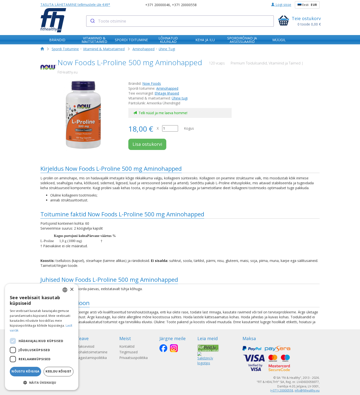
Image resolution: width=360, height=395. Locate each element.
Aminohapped (143, 49)
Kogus (189, 128)
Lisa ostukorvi (147, 144)
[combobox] (180, 21)
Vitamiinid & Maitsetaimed (104, 49)
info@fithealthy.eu (307, 390)
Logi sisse (283, 4)
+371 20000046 (157, 4)
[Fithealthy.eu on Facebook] (163, 348)
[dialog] (41, 337)
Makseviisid (85, 346)
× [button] (71, 289)
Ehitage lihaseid (167, 93)
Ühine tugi (180, 98)
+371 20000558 (184, 4)
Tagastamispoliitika (91, 357)
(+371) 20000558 (281, 390)
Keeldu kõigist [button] (59, 371)
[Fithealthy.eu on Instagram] (174, 348)
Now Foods (151, 83)
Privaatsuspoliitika (133, 357)
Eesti (309, 5)
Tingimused (128, 352)
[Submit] (92, 21)
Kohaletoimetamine (92, 352)
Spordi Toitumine (65, 49)
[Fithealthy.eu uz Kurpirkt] (208, 347)
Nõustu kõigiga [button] (25, 371)
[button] (41, 382)
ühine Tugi (167, 49)
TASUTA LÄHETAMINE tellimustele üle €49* (75, 4)
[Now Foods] (48, 67)
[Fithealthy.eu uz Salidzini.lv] (205, 358)
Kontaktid (126, 346)
